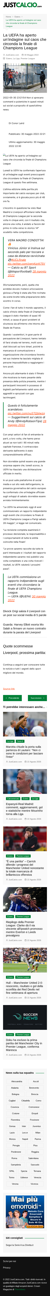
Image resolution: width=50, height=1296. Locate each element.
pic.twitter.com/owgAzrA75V (26, 263)
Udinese (24, 1177)
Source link (9, 688)
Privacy (6, 1267)
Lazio (12, 1132)
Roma (14, 1158)
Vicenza (34, 1184)
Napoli (25, 1139)
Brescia (34, 1094)
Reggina (35, 1152)
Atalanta (14, 1088)
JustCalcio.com (12, 55)
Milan (37, 1132)
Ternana (37, 1171)
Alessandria (16, 1081)
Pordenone (16, 1152)
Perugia (16, 1145)
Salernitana (33, 1158)
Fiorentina (15, 1120)
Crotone (15, 1113)
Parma (38, 1139)
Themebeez (20, 1289)
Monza (12, 1139)
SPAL (11, 1171)
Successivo (36, 698)
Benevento (34, 1088)
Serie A (20, 741)
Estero (9, 58)
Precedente (14, 698)
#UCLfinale (18, 259)
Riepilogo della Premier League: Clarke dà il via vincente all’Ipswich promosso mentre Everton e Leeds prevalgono (24, 929)
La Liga (16, 58)
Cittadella (25, 1100)
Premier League (28, 58)
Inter (24, 1126)
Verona (15, 1184)
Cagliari (12, 1100)
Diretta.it (29, 1245)
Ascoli (36, 1081)
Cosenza (15, 1107)
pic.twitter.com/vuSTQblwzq (26, 413)
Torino (11, 1177)
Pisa (35, 1145)
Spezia (24, 1171)
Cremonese (34, 1107)
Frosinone (34, 1120)
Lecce (25, 1132)
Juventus (36, 1126)
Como (38, 1100)
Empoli (35, 1113)
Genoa (12, 1126)
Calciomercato (13, 799)
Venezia (37, 1177)
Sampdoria (16, 1164)
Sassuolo (35, 1164)
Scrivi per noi (9, 1261)
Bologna (15, 1094)
